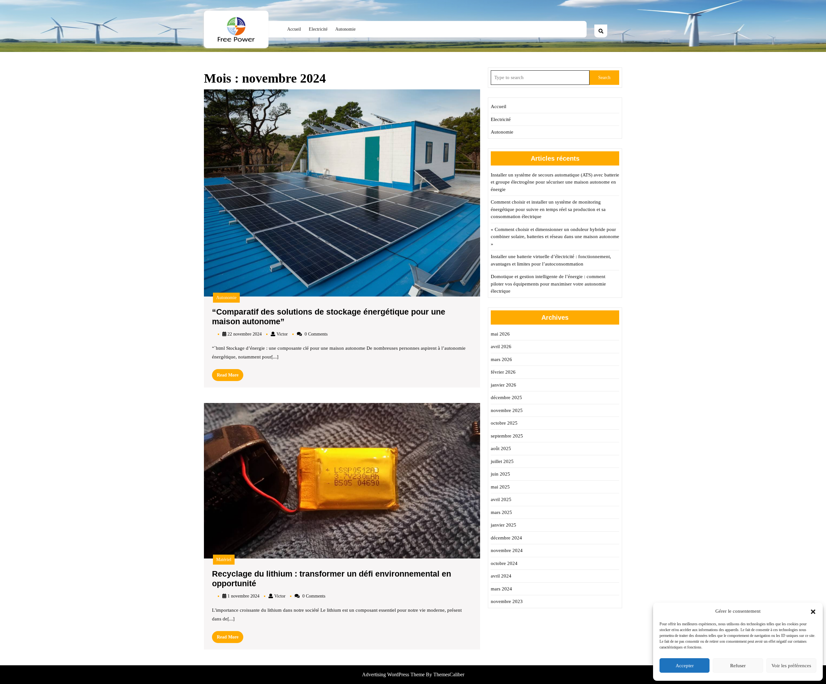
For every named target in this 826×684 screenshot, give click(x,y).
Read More (230, 376)
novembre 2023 (507, 601)
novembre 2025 (507, 410)
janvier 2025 (503, 525)
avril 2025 (501, 499)
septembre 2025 (507, 435)
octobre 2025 (504, 423)
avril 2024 (501, 575)
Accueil (294, 29)
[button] (813, 611)
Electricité (318, 29)
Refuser (738, 665)
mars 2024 (501, 588)
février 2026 (503, 372)
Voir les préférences (791, 665)
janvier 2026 (503, 384)
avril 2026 (501, 346)
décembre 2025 (506, 397)
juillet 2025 (502, 461)
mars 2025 (501, 512)
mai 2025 (500, 486)
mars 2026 (501, 359)
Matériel (223, 559)
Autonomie (345, 29)
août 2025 (501, 448)
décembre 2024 (506, 537)
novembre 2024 (507, 550)
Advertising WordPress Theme (394, 674)
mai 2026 (500, 334)
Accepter (685, 665)
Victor (282, 334)
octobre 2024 (504, 563)
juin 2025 (500, 474)
